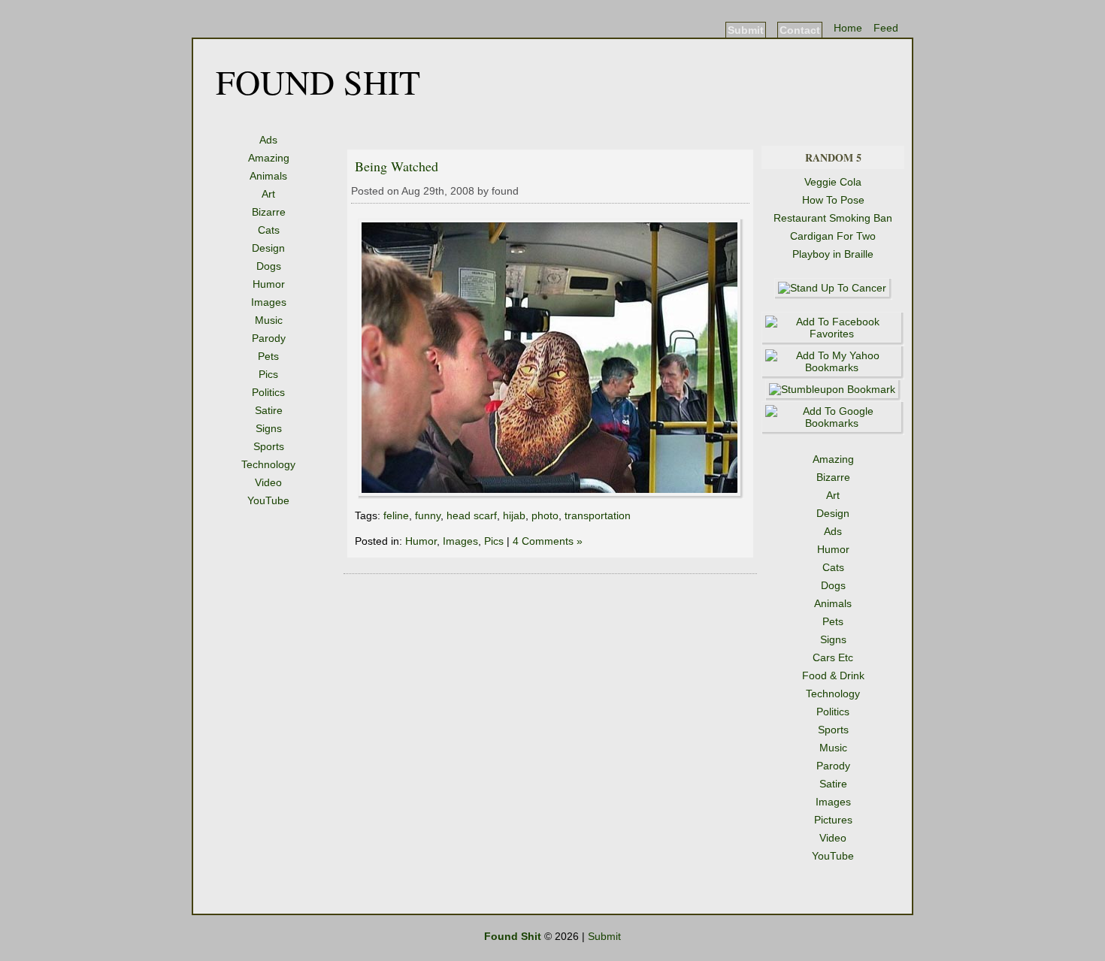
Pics (268, 374)
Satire (269, 410)
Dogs (268, 266)
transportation (598, 515)
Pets (268, 356)
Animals (268, 176)
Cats (269, 230)
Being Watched (396, 166)
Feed (885, 28)
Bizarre (269, 212)
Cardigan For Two (833, 236)
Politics (268, 392)
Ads (268, 140)
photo (545, 515)
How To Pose (833, 200)
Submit (746, 30)
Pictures (833, 820)
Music (269, 320)
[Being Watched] (550, 495)
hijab (514, 515)
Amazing (268, 158)
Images (268, 302)
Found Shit (318, 81)
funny (427, 515)
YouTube (268, 500)
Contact (800, 30)
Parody (269, 338)
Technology (268, 464)
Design (268, 248)
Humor (269, 284)
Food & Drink (833, 675)
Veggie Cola (832, 182)
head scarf (472, 515)
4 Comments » (548, 541)
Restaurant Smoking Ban (833, 218)
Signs (269, 428)
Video (268, 482)
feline (396, 515)
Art (268, 194)
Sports (268, 446)
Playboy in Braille (832, 254)
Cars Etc (833, 657)
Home (848, 28)
